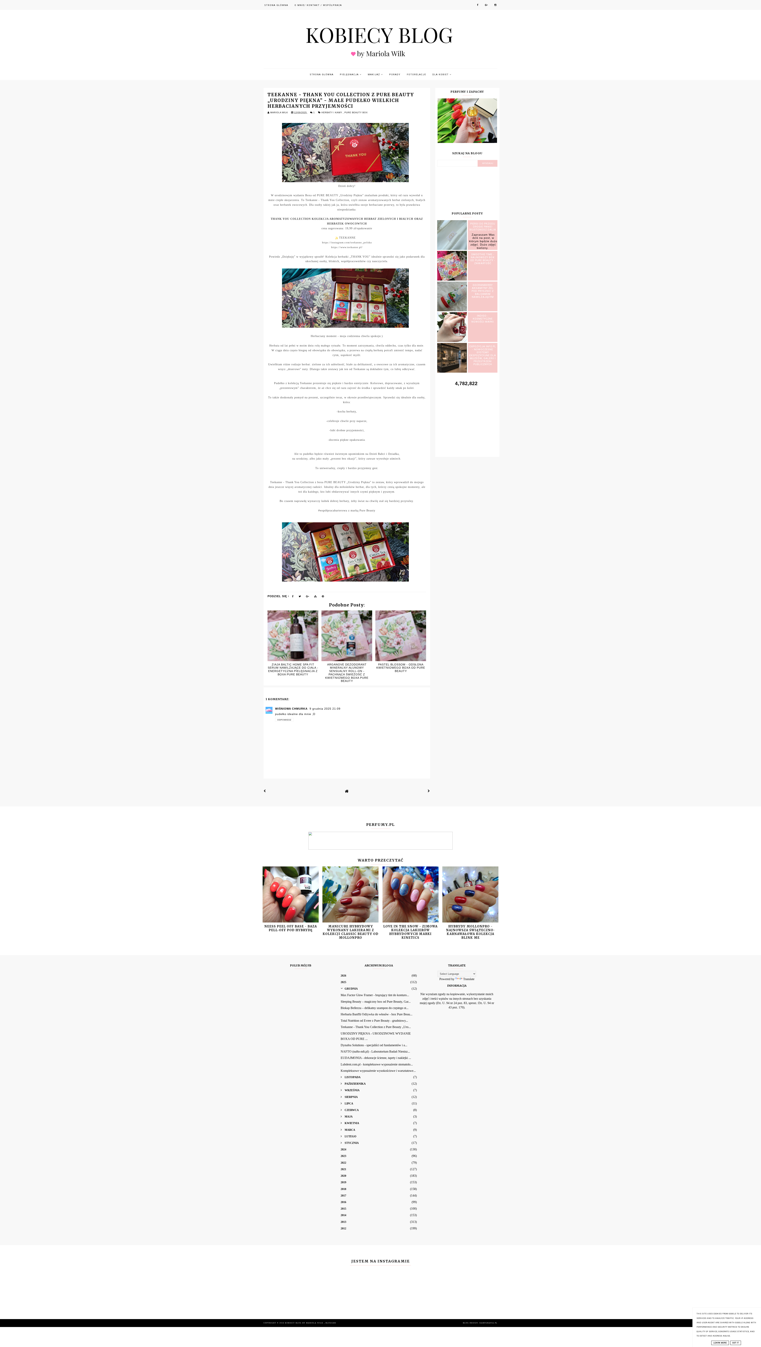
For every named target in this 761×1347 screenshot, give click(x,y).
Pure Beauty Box (356, 112)
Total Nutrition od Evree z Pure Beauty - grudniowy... (374, 1020)
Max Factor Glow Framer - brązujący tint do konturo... (375, 995)
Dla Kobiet (441, 74)
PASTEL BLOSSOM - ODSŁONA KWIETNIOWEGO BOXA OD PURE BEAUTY (400, 668)
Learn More (720, 1343)
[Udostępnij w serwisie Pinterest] (323, 597)
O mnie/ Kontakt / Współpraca (318, 5)
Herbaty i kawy (332, 112)
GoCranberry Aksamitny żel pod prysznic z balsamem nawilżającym (483, 291)
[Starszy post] (429, 791)
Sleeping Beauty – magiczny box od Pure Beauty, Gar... (376, 1001)
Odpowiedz (284, 720)
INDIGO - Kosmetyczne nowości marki (482, 318)
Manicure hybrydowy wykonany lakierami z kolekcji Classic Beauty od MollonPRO (350, 932)
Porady (395, 74)
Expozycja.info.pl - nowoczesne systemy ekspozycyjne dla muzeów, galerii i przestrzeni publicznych (482, 355)
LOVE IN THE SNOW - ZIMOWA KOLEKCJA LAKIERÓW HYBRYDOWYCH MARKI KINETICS (410, 932)
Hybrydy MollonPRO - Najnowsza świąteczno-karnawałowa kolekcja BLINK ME (470, 932)
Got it (735, 1343)
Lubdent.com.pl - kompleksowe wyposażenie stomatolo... (377, 1064)
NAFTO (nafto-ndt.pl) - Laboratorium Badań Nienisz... (375, 1051)
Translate (468, 979)
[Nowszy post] (265, 791)
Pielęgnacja (350, 74)
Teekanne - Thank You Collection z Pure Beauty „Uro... (376, 1027)
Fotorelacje (416, 74)
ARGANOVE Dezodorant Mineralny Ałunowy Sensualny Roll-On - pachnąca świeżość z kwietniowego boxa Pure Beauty (346, 673)
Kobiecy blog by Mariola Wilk (304, 1323)
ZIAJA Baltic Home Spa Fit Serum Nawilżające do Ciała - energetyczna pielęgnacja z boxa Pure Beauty (293, 669)
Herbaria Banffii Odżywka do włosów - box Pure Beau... (376, 1014)
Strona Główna (276, 5)
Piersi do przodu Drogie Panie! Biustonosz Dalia (482, 226)
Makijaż (374, 74)
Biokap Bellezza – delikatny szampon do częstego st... (374, 1008)
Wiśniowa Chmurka (291, 708)
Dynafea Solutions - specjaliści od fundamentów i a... (374, 1045)
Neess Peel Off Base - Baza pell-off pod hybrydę (290, 928)
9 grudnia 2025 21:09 (325, 708)
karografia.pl (488, 1323)
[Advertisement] (467, 417)
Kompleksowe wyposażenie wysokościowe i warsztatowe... (378, 1070)
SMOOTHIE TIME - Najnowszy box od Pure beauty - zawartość (482, 259)
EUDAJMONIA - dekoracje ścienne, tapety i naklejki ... (376, 1058)
